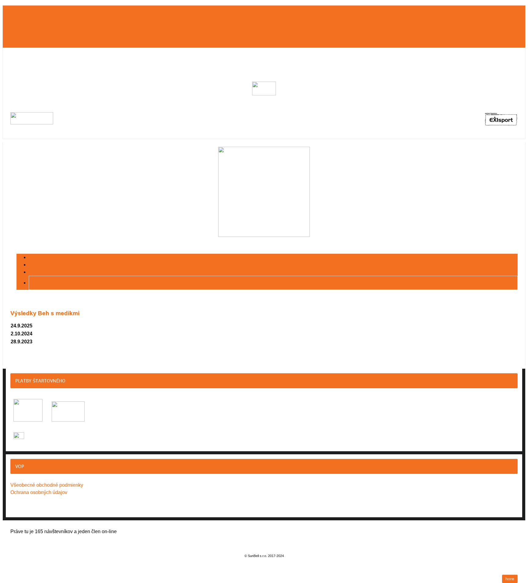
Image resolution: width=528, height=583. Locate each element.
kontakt (405, 15)
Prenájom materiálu (269, 15)
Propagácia (319, 15)
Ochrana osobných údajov (38, 492)
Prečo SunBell (49, 15)
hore (509, 579)
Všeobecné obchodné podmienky (46, 485)
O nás (16, 15)
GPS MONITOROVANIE (137, 15)
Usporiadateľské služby (202, 15)
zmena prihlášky (364, 15)
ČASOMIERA (90, 15)
